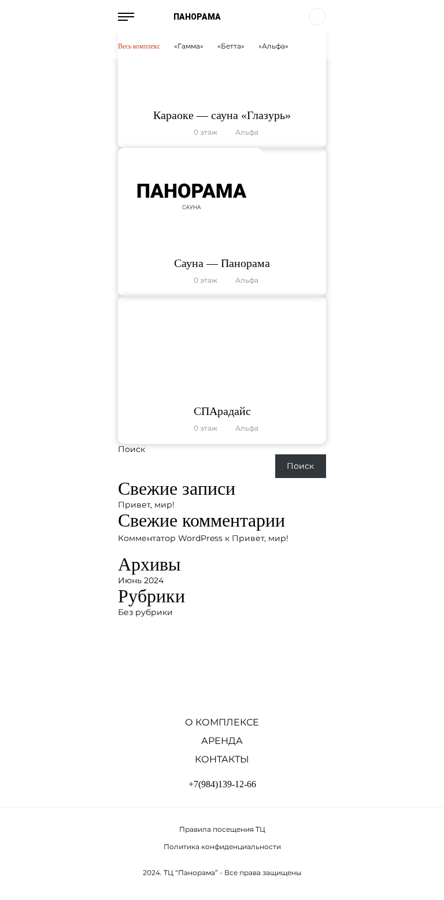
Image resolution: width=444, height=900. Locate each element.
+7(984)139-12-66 (222, 784)
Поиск (131, 449)
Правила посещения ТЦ (222, 829)
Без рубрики (145, 612)
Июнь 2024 (141, 580)
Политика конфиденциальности (222, 846)
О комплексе (222, 722)
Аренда (222, 740)
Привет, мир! (146, 504)
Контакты (222, 759)
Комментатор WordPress (170, 538)
